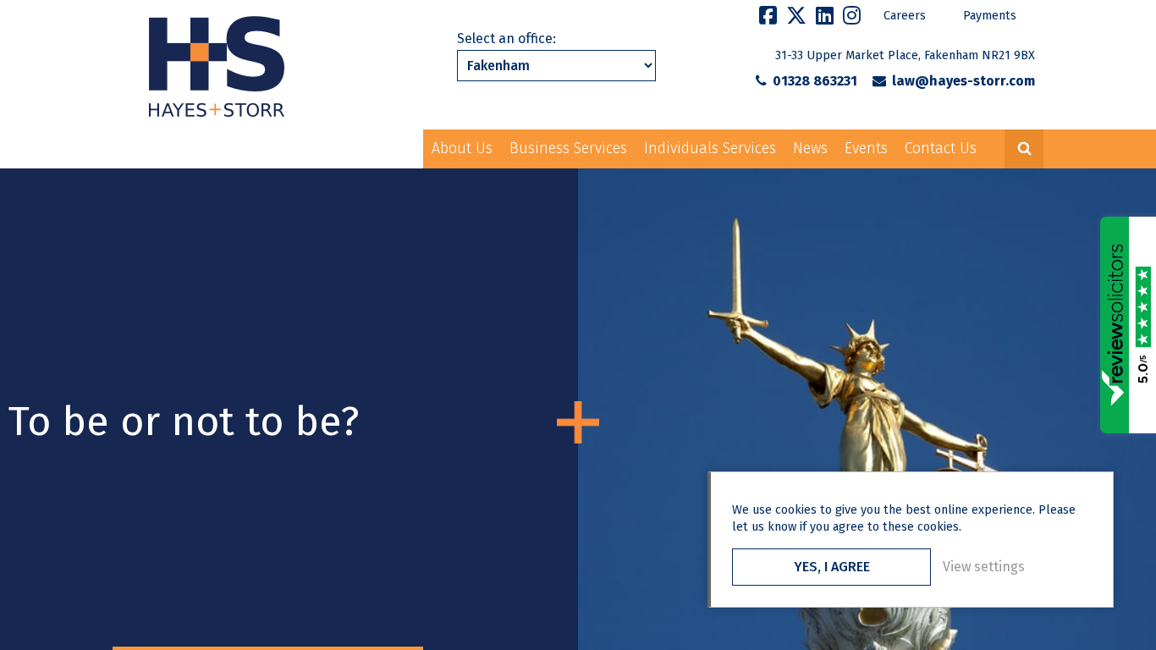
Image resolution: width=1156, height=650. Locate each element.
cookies (796, 510)
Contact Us (941, 148)
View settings (984, 567)
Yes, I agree (832, 567)
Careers (905, 15)
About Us (462, 148)
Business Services (568, 148)
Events (866, 148)
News (810, 148)
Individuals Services (710, 148)
